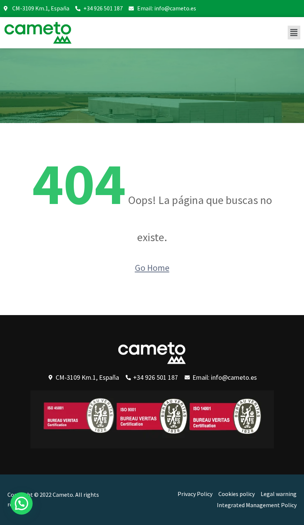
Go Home (152, 267)
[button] (294, 32)
